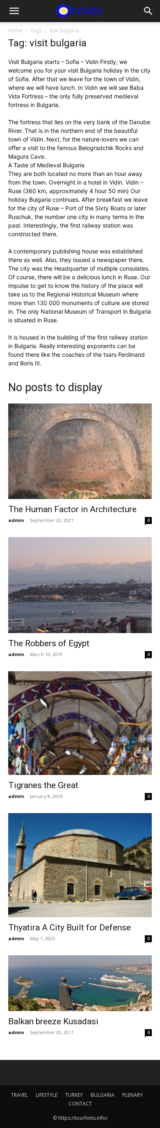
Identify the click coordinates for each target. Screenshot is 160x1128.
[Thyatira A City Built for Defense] (80, 865)
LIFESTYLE (46, 1095)
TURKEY (74, 1095)
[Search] (148, 11)
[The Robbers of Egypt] (80, 585)
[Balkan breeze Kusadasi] (80, 983)
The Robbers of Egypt (48, 643)
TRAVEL (19, 1095)
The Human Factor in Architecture (72, 509)
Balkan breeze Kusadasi (53, 1021)
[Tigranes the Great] (80, 723)
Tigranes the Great (43, 785)
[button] (14, 11)
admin (16, 520)
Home (15, 30)
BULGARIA (102, 1095)
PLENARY (132, 1095)
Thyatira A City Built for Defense (69, 927)
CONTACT (80, 1103)
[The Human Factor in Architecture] (80, 451)
